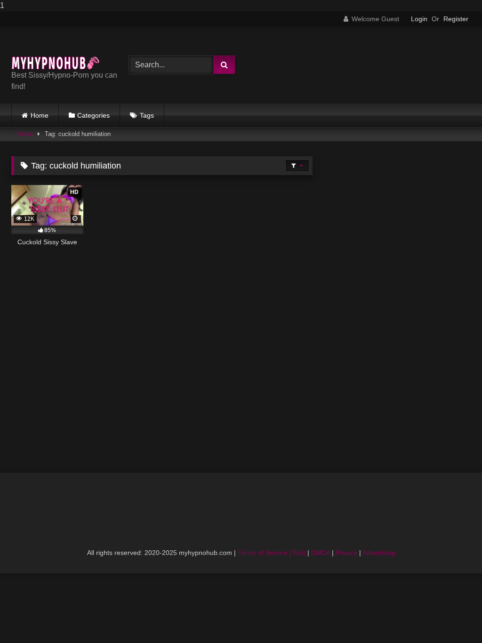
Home (39, 115)
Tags (147, 115)
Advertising (378, 552)
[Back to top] (452, 617)
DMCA (320, 552)
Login (419, 19)
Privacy (346, 552)
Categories (93, 115)
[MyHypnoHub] (60, 52)
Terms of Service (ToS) (271, 552)
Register (455, 19)
